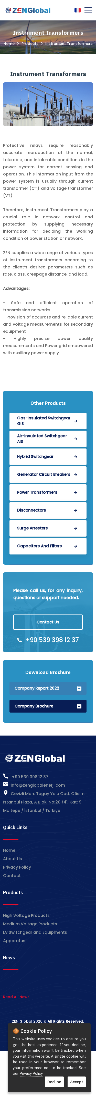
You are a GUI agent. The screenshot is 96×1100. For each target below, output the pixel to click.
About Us (12, 859)
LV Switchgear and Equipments (35, 932)
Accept (76, 1081)
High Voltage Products (26, 915)
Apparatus (14, 941)
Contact (12, 876)
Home (9, 43)
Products (30, 43)
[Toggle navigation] (88, 10)
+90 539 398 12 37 (52, 640)
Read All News (16, 996)
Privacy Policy (17, 867)
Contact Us (48, 622)
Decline (54, 1081)
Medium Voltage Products (30, 924)
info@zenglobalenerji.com (38, 785)
